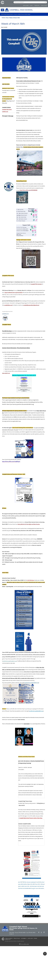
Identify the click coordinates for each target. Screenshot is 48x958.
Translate (36, 5)
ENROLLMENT (26, 5)
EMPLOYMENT (44, 5)
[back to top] (45, 954)
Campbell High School (21, 10)
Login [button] (31, 5)
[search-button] (45, 2)
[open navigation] (2, 10)
